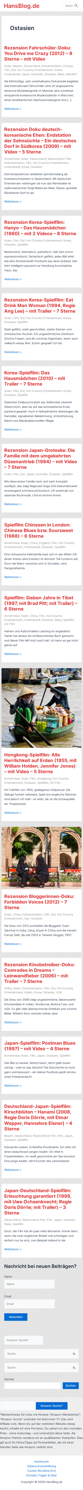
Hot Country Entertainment (35, 70)
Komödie (37, 74)
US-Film (9, 624)
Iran (26, 918)
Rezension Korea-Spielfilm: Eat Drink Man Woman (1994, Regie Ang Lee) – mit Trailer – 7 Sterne (39, 305)
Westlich (71, 74)
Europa (68, 66)
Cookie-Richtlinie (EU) (41, 1471)
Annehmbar (11, 159)
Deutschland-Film (59, 159)
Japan (26, 74)
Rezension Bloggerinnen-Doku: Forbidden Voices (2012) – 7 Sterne (39, 902)
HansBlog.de (22, 5)
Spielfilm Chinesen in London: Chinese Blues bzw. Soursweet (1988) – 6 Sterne (38, 530)
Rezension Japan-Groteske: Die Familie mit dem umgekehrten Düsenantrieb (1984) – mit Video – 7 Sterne (40, 458)
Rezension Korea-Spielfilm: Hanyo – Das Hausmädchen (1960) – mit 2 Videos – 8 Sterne (40, 227)
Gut (13, 70)
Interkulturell (12, 74)
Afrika (8, 988)
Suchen (9, 1379)
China (34, 543)
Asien (8, 66)
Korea (25, 167)
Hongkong (44, 778)
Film (7, 70)
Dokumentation (52, 66)
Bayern (17, 66)
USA (59, 992)
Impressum (41, 1461)
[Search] (76, 6)
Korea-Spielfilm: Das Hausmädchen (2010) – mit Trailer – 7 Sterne (34, 378)
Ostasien (50, 74)
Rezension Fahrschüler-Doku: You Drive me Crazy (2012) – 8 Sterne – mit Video (38, 53)
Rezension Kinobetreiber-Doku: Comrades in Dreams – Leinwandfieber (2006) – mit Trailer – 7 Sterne (39, 973)
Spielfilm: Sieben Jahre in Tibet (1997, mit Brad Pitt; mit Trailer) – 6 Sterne (40, 603)
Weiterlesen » (13, 109)
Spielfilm (22, 244)
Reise (61, 74)
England (44, 543)
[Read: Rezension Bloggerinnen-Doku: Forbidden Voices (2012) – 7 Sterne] (41, 858)
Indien (58, 70)
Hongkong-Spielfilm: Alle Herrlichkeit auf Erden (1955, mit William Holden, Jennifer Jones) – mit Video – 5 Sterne (40, 763)
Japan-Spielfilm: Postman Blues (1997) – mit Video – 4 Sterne (39, 1045)
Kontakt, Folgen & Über (41, 1475)
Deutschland (32, 66)
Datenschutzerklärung (41, 1466)
